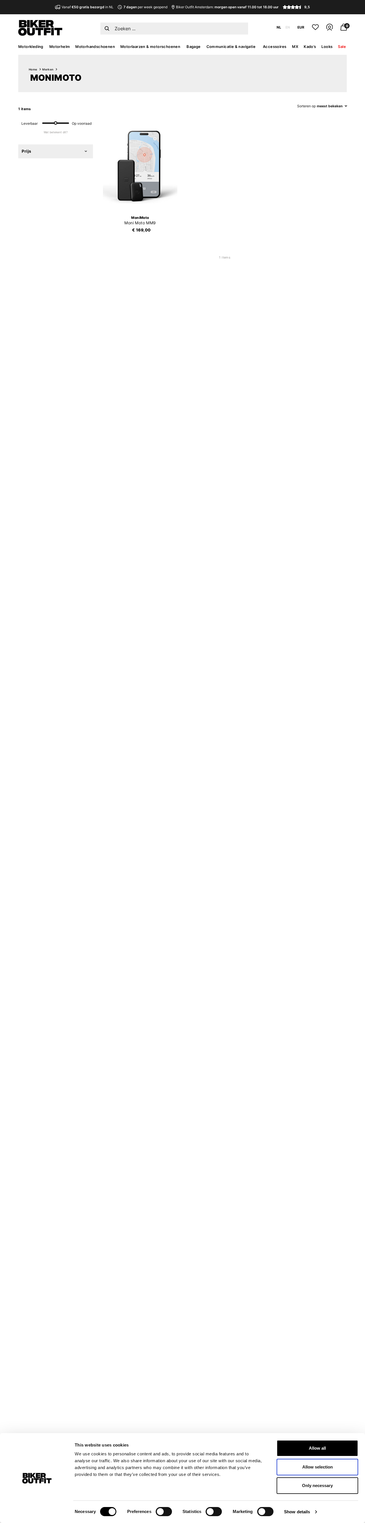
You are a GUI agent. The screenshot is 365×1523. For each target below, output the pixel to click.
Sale (342, 46)
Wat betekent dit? (56, 132)
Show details (297, 1511)
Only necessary (317, 1485)
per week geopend (145, 7)
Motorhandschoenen (95, 46)
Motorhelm (59, 46)
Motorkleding (30, 46)
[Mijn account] (329, 29)
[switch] (164, 1511)
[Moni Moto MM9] (140, 166)
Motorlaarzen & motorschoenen (150, 46)
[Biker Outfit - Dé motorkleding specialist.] (40, 34)
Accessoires (274, 46)
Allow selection (317, 1466)
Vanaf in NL (87, 7)
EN (287, 27)
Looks (326, 46)
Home (33, 69)
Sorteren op (306, 106)
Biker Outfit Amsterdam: (227, 7)
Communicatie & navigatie (231, 46)
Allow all (317, 1448)
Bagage (193, 46)
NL (279, 27)
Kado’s (310, 46)
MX (295, 46)
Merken (47, 69)
